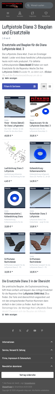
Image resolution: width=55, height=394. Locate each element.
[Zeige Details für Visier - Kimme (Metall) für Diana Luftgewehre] (14, 106)
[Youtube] (35, 330)
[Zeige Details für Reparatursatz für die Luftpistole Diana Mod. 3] (40, 106)
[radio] (44, 86)
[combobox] (39, 5)
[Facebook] (13, 330)
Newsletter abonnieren (12, 366)
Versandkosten (29, 383)
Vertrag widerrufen (28, 374)
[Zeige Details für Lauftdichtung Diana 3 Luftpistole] (14, 152)
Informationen (8, 342)
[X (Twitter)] (20, 330)
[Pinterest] (42, 330)
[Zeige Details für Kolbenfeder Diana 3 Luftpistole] (40, 197)
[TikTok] (27, 330)
